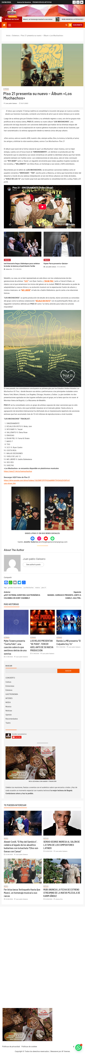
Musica (8, 707)
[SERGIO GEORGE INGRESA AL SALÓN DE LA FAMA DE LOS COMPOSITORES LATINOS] (62, 823)
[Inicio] (4, 25)
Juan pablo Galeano (11, 103)
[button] (9, 25)
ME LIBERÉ (26, 290)
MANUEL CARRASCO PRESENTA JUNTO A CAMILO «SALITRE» (64, 595)
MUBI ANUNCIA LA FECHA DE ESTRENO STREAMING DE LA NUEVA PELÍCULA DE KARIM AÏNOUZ (61, 892)
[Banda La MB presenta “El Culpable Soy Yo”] (68, 622)
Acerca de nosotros (24, 2)
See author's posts (33, 565)
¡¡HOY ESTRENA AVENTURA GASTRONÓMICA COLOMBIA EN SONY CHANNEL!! (22, 595)
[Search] (66, 25)
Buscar (9, 666)
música (37, 587)
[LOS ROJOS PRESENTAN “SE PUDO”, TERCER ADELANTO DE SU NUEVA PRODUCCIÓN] (42, 622)
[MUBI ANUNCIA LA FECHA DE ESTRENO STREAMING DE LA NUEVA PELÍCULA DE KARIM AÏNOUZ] (62, 871)
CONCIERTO (10, 678)
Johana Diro (59, 899)
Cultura (8, 682)
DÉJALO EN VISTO (43, 301)
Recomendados (12, 719)
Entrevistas (10, 686)
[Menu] (9, 25)
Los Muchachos (28, 587)
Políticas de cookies (29, 1047)
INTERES (9, 698)
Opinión (9, 715)
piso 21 (44, 587)
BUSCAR (68, 671)
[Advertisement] (43, 955)
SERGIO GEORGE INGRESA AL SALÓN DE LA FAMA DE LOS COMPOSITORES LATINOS (61, 845)
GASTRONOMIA (12, 694)
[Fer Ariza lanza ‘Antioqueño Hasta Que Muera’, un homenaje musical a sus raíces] (23, 871)
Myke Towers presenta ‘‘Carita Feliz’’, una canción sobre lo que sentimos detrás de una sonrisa (15, 647)
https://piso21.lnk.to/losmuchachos (18, 471)
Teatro (8, 723)
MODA (8, 702)
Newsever (54, 1051)
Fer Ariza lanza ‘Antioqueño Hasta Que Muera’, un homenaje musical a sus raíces (22, 892)
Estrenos (6, 89)
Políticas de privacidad (11, 1047)
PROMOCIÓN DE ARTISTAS (42, 2)
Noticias (9, 711)
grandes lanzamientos (15, 587)
